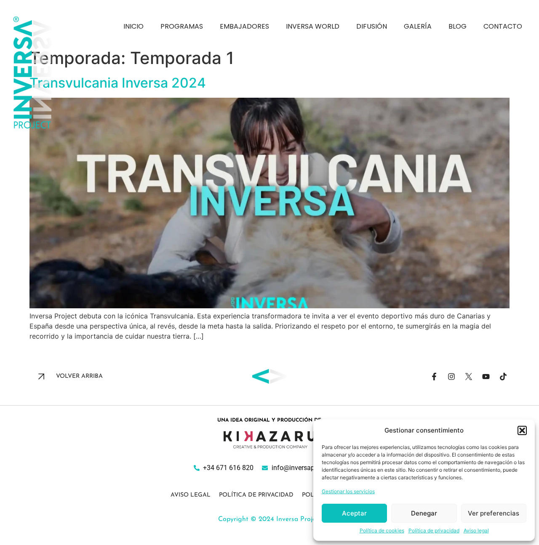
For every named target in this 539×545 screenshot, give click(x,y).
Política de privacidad (433, 530)
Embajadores (244, 26)
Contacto (502, 26)
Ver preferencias (493, 513)
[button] (522, 430)
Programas (181, 26)
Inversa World (312, 26)
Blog (457, 26)
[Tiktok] (503, 376)
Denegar (424, 513)
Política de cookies (382, 530)
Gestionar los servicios (348, 491)
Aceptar (354, 513)
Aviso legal (476, 530)
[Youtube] (486, 376)
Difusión (371, 26)
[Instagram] (451, 376)
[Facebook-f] (434, 376)
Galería (418, 26)
